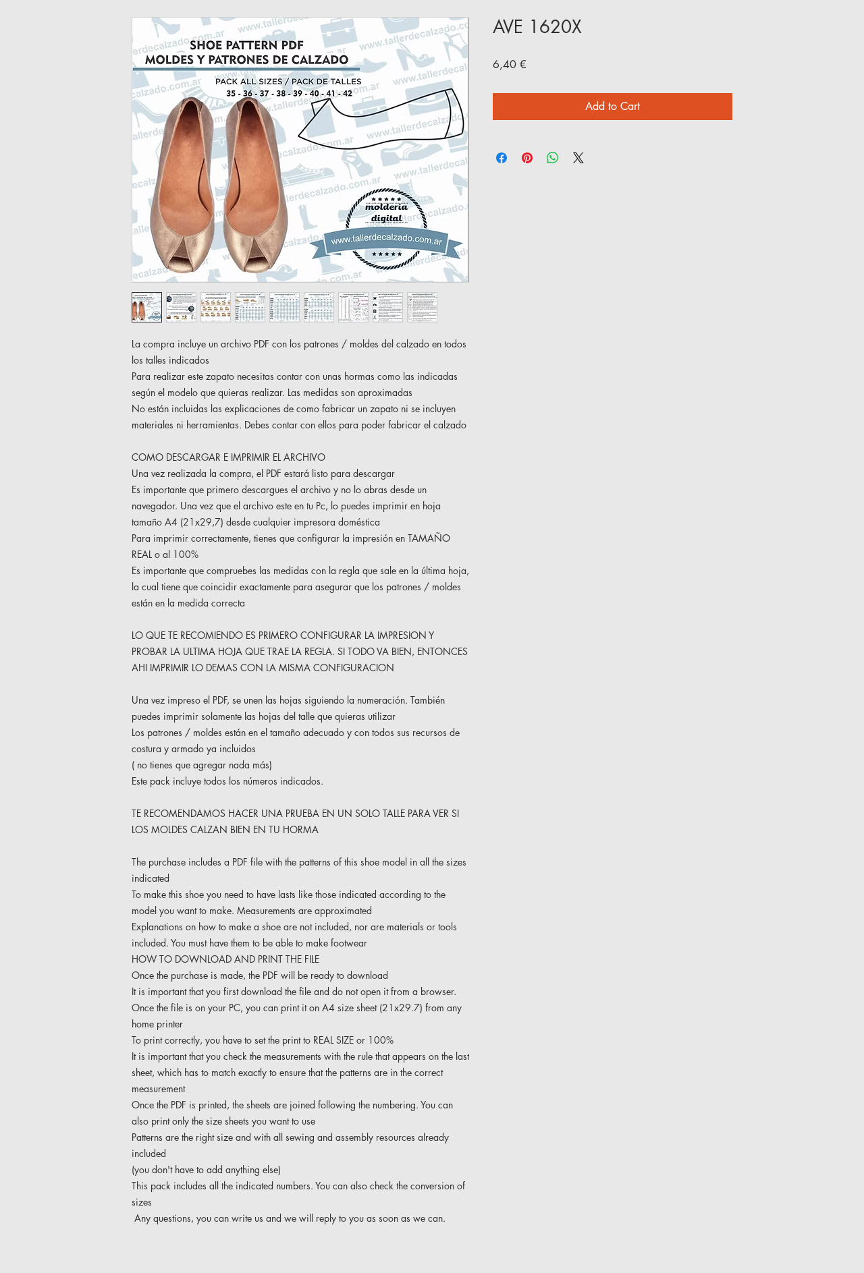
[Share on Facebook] (501, 158)
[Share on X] (578, 158)
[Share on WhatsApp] (553, 158)
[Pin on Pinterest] (527, 158)
